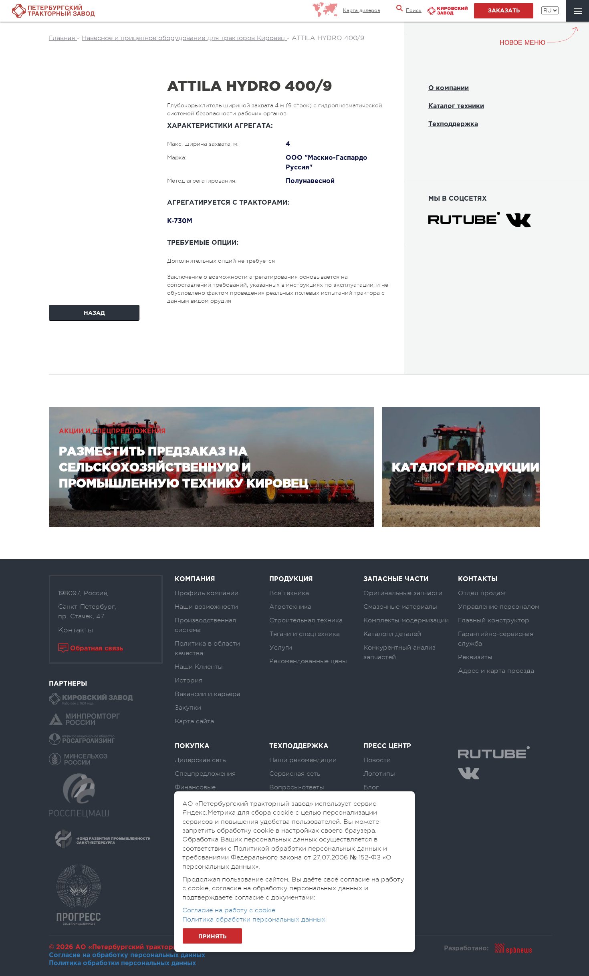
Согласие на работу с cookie (228, 910)
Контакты (75, 630)
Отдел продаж (482, 593)
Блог (371, 787)
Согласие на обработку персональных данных (127, 955)
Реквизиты (475, 657)
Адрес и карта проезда (496, 670)
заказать (504, 10)
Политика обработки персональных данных (122, 963)
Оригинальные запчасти (402, 593)
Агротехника (290, 606)
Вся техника (289, 593)
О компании (448, 88)
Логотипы (379, 773)
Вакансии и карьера (207, 694)
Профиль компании (206, 593)
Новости (377, 760)
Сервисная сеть (294, 773)
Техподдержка (453, 124)
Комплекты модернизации (406, 620)
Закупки (188, 707)
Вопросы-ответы (296, 787)
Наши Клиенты (199, 666)
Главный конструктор (493, 620)
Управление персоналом (498, 606)
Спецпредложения (205, 773)
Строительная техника (306, 620)
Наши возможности (206, 606)
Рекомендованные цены (308, 661)
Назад (94, 313)
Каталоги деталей (392, 634)
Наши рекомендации (303, 760)
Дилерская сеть (200, 760)
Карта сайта (194, 721)
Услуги (280, 647)
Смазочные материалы (400, 606)
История (188, 680)
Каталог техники (456, 106)
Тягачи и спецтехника (304, 634)
